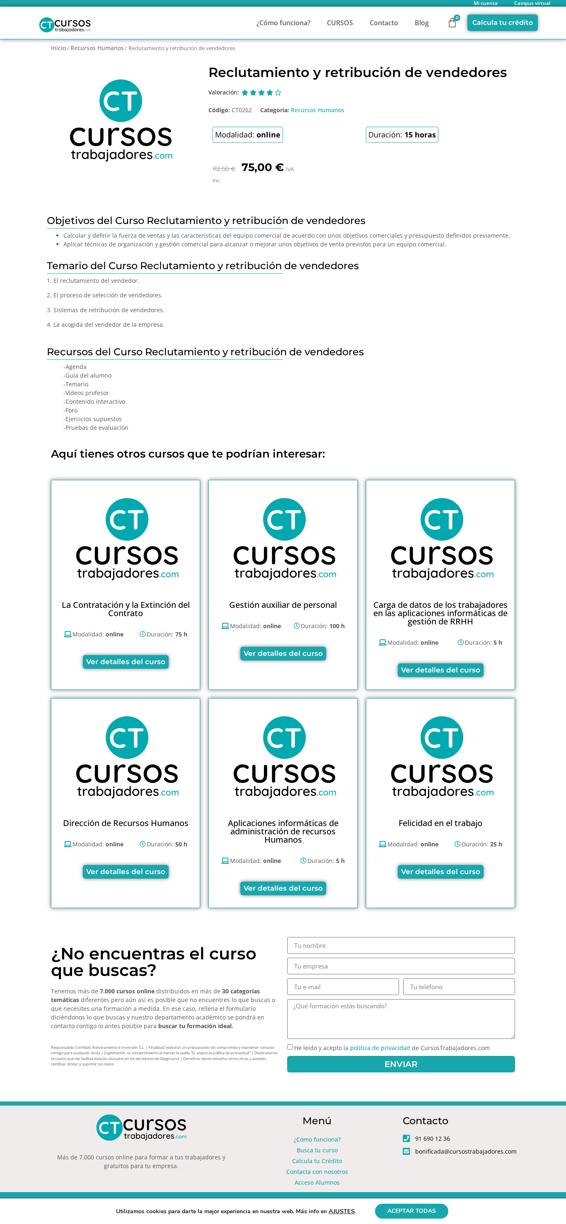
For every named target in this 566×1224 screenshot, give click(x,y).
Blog (422, 22)
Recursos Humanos (97, 48)
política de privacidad (380, 1048)
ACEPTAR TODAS (411, 1211)
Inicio (58, 48)
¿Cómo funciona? (283, 22)
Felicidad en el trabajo (440, 823)
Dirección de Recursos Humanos (126, 823)
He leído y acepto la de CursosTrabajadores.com (392, 1048)
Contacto (384, 22)
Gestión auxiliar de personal (283, 604)
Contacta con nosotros (317, 1172)
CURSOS (340, 22)
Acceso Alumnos (317, 1182)
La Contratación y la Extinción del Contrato (126, 609)
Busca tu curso (317, 1150)
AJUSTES (342, 1211)
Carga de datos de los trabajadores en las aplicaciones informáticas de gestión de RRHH (440, 613)
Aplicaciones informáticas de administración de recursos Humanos (283, 831)
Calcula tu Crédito (317, 1161)
